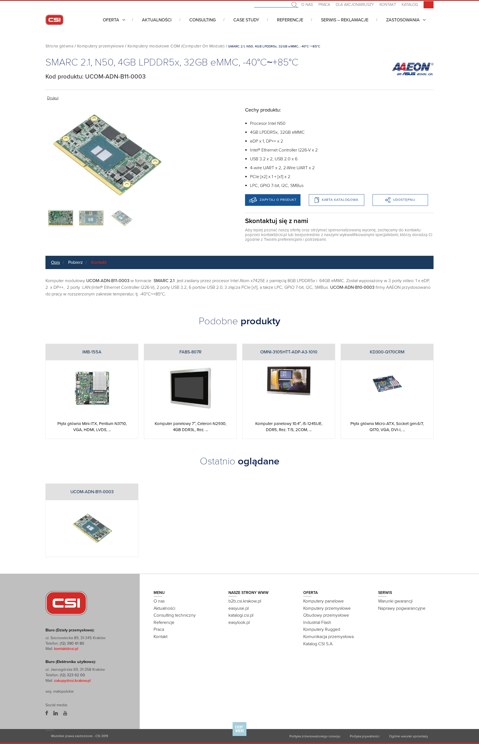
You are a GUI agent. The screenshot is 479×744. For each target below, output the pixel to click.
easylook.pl (239, 622)
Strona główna (59, 46)
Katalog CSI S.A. (318, 644)
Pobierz (75, 262)
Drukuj (52, 98)
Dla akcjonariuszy (355, 4)
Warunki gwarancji (395, 601)
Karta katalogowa (340, 200)
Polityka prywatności (364, 736)
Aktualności (157, 20)
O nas (307, 4)
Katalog (410, 4)
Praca (324, 4)
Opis (55, 262)
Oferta (111, 20)
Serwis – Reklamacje (344, 20)
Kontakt (387, 4)
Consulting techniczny (175, 615)
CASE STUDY (246, 20)
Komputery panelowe (323, 601)
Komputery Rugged (321, 629)
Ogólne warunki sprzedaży (408, 736)
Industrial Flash (317, 622)
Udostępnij (404, 200)
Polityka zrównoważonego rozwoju (314, 736)
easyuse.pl (238, 608)
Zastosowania (403, 20)
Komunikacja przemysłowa (328, 636)
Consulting (202, 20)
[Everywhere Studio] (239, 736)
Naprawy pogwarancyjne (402, 608)
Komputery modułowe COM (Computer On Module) (176, 46)
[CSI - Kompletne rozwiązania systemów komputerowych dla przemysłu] (66, 603)
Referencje (290, 20)
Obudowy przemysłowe (326, 615)
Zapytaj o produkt (278, 200)
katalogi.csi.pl (240, 615)
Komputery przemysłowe (100, 46)
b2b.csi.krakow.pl (244, 601)
